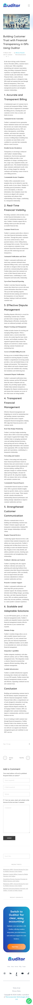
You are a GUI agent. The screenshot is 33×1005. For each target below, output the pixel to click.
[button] (29, 1001)
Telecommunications (20, 54)
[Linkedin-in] (10, 973)
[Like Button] (6, 56)
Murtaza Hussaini (20, 52)
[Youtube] (22, 973)
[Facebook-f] (16, 973)
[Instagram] (5, 973)
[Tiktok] (28, 973)
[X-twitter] (16, 975)
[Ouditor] (11, 5)
